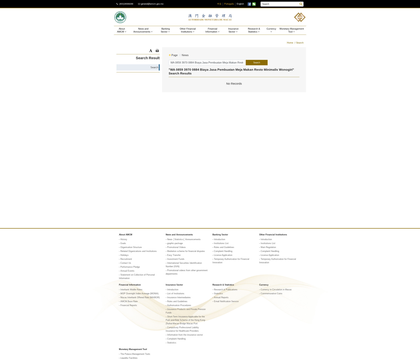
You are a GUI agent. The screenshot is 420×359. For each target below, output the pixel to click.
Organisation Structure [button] (131, 247)
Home (290, 42)
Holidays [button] (124, 255)
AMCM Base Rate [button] (129, 301)
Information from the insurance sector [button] (185, 335)
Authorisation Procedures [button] (179, 305)
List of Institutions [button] (175, 293)
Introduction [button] (219, 239)
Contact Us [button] (125, 263)
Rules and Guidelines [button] (224, 247)
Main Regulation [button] (268, 247)
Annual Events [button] (127, 271)
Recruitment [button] (126, 259)
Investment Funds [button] (175, 259)
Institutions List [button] (221, 243)
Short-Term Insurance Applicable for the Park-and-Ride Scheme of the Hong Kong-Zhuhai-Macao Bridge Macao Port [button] (186, 320)
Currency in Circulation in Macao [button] (276, 289)
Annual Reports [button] (221, 297)
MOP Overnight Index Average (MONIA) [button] (139, 293)
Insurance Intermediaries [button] (179, 297)
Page (174, 55)
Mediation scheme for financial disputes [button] (186, 251)
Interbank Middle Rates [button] (131, 289)
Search (300, 42)
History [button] (123, 239)
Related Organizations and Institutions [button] (138, 251)
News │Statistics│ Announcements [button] (184, 239)
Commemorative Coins (271, 293)
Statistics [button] (171, 343)
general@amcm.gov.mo (152, 3)
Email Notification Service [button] (226, 301)
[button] (150, 50)
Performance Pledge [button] (130, 267)
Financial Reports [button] (128, 305)
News (185, 55)
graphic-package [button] (175, 243)
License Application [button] (223, 255)
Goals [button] (123, 243)
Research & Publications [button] (225, 289)
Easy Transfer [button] (174, 255)
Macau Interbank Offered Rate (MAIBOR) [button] (140, 297)
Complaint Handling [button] (223, 251)
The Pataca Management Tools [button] (135, 354)
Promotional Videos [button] (176, 247)
